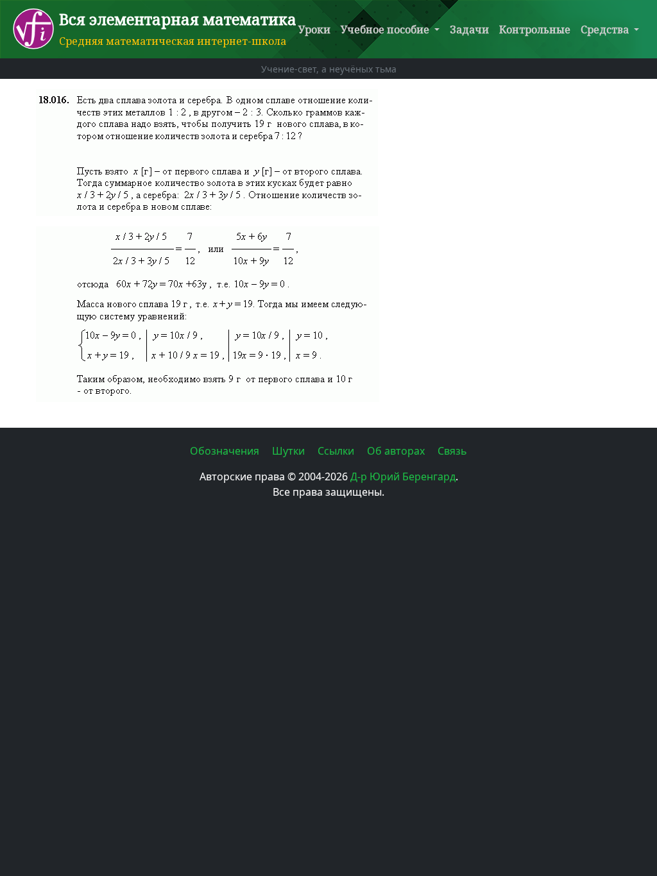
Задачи (469, 29)
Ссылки (337, 451)
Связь (452, 451)
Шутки (289, 451)
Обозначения (226, 451)
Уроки (314, 29)
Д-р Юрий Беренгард (403, 476)
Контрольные (534, 29)
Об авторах (397, 451)
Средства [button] (606, 29)
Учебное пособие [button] (386, 29)
